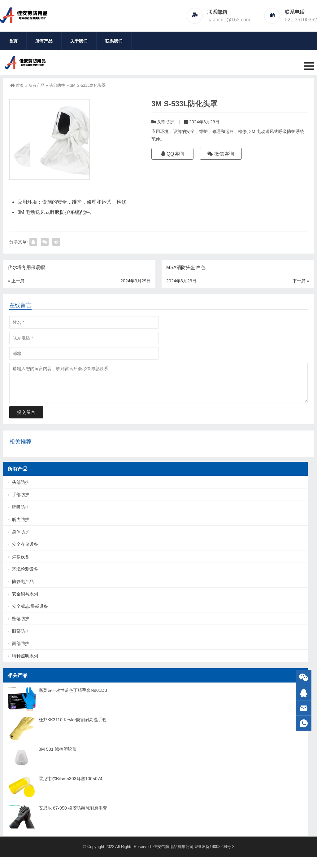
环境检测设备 (25, 569)
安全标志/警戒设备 (30, 606)
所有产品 (44, 40)
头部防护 (57, 85)
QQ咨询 (174, 154)
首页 (13, 40)
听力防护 (20, 519)
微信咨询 (223, 154)
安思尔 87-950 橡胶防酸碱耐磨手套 (73, 808)
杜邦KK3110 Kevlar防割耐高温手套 (72, 719)
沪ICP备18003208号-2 (214, 846)
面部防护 (20, 643)
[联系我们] (303, 692)
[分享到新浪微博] (56, 242)
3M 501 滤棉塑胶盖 (57, 749)
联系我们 (114, 40)
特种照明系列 (25, 655)
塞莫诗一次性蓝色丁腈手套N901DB (73, 690)
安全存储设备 (25, 544)
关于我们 (79, 40)
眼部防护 (20, 631)
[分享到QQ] (33, 242)
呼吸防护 (20, 507)
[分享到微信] (45, 242)
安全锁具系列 (25, 593)
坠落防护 (20, 618)
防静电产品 (23, 581)
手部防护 (20, 494)
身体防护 (20, 531)
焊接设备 (20, 556)
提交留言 (26, 412)
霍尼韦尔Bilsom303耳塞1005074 (70, 778)
